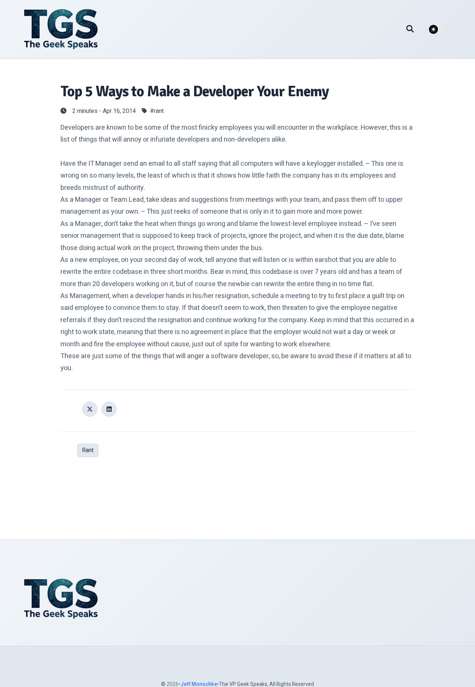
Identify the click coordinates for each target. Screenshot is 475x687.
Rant (88, 450)
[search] (414, 29)
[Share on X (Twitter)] (89, 409)
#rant (157, 111)
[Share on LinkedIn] (109, 409)
